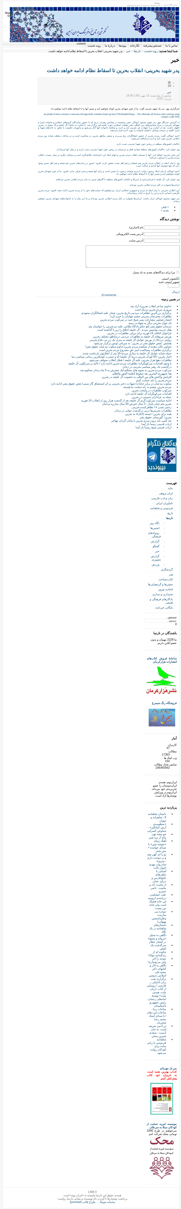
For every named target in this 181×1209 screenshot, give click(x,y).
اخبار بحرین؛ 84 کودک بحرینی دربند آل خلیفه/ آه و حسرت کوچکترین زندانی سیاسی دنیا (121, 356)
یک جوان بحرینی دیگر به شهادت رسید (149, 323)
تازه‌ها (137, 51)
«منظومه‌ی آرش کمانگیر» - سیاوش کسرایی (156, 827)
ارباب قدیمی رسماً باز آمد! (156, 423)
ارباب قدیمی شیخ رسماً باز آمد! (153, 427)
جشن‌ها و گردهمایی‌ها (160, 584)
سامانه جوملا (107, 1202)
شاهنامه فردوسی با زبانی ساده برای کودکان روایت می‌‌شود (156, 1046)
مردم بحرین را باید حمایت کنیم (153, 380)
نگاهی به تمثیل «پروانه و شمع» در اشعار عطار (157, 938)
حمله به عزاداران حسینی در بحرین (151, 397)
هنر (171, 574)
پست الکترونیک (169, 85)
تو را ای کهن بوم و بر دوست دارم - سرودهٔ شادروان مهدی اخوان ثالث (156, 861)
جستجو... (171, 617)
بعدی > (165, 210)
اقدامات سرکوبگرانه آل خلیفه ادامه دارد (148, 393)
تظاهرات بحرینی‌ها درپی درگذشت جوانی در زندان (143, 410)
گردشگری (167, 569)
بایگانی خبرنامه (164, 607)
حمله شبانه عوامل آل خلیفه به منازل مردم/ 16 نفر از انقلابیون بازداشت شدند (126, 353)
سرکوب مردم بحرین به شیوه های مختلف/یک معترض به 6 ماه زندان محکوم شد (125, 370)
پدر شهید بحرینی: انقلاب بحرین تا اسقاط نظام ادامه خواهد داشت (113, 70)
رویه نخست (151, 51)
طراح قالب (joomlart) (82, 1202)
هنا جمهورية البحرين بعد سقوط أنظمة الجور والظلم (141, 373)
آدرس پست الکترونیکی (129, 233)
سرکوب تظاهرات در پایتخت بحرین (151, 390)
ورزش (155, 564)
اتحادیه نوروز (165, 589)
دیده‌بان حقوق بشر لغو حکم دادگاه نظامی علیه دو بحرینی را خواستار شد (129, 326)
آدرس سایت (136, 240)
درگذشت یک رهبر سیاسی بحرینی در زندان (146, 366)
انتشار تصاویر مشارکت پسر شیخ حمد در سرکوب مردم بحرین (135, 319)
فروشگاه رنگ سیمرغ (164, 702)
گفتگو (156, 546)
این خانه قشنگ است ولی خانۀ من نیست (157, 905)
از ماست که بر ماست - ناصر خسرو (157, 888)
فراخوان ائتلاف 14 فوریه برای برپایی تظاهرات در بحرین (139, 333)
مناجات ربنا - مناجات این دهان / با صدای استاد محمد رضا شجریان (156, 1016)
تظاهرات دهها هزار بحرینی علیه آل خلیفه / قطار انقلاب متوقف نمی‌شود (130, 360)
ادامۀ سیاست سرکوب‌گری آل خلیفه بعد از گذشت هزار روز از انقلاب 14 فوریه (126, 400)
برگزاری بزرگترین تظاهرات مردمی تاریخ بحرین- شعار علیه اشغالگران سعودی (126, 312)
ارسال (175, 291)
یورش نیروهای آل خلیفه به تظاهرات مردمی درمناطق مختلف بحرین (132, 336)
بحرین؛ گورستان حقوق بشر (155, 417)
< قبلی (165, 206)
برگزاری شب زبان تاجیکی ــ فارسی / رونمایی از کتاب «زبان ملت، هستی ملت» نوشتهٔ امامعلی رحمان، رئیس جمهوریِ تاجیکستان (156, 992)
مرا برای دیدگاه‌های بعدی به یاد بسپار (154, 272)
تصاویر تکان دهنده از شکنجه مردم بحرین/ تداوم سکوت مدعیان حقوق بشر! (128, 346)
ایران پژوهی (166, 493)
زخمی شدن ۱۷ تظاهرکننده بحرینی (151, 407)
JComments (108, 295)
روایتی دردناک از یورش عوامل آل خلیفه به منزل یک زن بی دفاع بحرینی (130, 339)
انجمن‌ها (154, 527)
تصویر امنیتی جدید (169, 281)
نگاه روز (154, 523)
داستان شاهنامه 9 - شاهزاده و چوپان (157, 817)
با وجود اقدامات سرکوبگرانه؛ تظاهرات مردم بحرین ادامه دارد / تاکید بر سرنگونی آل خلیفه (119, 363)
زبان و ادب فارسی (162, 498)
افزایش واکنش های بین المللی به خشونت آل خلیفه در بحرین (136, 376)
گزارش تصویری (156, 558)
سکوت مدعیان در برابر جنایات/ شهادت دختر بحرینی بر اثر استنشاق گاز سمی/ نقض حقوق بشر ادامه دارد (111, 383)
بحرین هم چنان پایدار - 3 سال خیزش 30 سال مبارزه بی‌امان (136, 403)
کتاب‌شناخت (165, 579)
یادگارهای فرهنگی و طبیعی (161, 601)
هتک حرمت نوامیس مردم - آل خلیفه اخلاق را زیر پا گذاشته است (134, 329)
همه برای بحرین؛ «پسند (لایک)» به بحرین (148, 413)
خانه (170, 488)
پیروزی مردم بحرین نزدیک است (153, 309)
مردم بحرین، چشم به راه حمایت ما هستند (147, 386)
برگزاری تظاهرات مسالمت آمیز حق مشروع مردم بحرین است (135, 349)
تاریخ (170, 513)
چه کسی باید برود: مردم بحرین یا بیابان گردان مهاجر (141, 420)
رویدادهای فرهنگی (154, 534)
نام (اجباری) (136, 227)
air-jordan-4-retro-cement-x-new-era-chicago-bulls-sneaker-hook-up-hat (79, 114)
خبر (128, 51)
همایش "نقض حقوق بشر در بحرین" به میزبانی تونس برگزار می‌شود (132, 343)
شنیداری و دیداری (162, 594)
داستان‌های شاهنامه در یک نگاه (157, 928)
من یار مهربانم (168, 1068)
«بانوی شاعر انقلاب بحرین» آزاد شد (150, 306)
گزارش (155, 541)
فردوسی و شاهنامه (161, 508)
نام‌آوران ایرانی (164, 503)
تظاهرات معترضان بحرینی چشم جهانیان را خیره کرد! (140, 316)
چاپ (169, 82)
